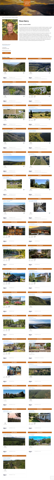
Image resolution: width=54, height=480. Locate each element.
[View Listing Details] (14, 67)
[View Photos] (23, 72)
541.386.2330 (51, 3)
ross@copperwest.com (6, 45)
